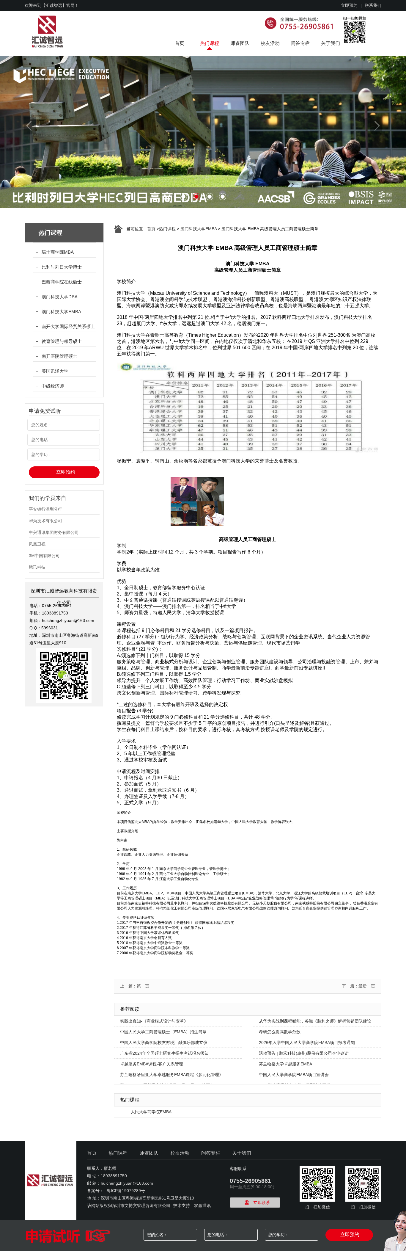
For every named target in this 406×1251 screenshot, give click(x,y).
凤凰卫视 (37, 544)
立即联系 (261, 1202)
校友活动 (270, 43)
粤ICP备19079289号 (126, 1190)
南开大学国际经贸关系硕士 (68, 326)
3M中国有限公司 (44, 555)
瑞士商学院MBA (58, 252)
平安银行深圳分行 (45, 509)
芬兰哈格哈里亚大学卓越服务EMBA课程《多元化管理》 (171, 1074)
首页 (179, 43)
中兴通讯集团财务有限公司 (54, 532)
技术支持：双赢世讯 (192, 1205)
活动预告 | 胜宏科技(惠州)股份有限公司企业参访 (304, 1053)
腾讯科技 (37, 567)
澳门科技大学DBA (60, 296)
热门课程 (209, 43)
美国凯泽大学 (55, 371)
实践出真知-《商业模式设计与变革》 (154, 1021)
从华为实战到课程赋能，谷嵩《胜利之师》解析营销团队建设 (315, 1021)
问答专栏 (300, 43)
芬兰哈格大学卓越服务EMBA (285, 1064)
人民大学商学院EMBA (151, 1111)
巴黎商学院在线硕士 (62, 281)
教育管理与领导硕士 (62, 341)
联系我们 (373, 5)
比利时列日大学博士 (62, 266)
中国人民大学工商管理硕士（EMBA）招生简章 (163, 1031)
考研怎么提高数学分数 (279, 1031)
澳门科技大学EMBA (61, 311)
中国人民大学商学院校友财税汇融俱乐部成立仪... (165, 1042)
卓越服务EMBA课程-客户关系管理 (151, 1064)
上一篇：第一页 (134, 986)
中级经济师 (53, 385)
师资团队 (239, 43)
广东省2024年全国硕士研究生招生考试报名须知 (164, 1053)
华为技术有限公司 (45, 520)
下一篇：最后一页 (358, 986)
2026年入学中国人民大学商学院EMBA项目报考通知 (307, 1042)
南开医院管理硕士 (59, 356)
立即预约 (349, 5)
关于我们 (330, 43)
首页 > (153, 228)
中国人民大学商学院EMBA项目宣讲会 (294, 1074)
